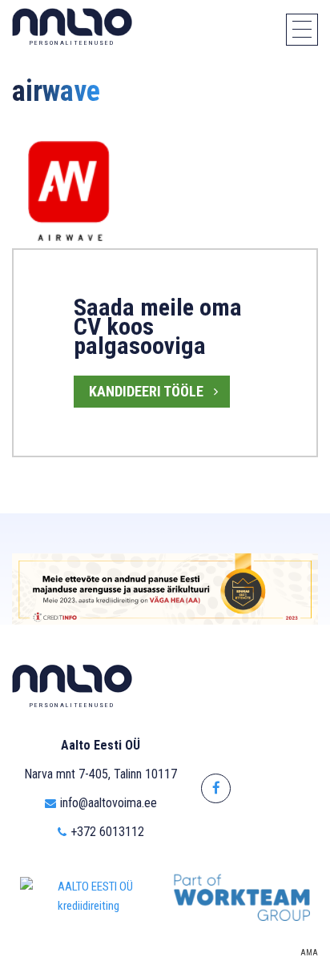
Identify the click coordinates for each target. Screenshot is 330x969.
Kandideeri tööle (146, 391)
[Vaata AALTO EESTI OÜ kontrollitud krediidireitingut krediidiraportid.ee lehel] (88, 896)
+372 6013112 (107, 831)
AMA (309, 953)
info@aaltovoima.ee (108, 802)
